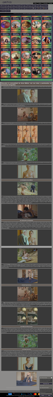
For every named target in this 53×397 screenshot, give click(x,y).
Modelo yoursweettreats (36, 29)
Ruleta (51, 3)
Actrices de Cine (19, 13)
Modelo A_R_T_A (14, 44)
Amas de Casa (3, 5)
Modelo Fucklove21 (5, 60)
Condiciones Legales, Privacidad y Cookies (46, 393)
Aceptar (49, 395)
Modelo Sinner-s (45, 29)
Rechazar (43, 395)
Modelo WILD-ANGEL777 (15, 29)
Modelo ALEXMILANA (15, 60)
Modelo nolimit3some (26, 60)
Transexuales (45, 3)
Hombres (39, 3)
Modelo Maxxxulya (25, 44)
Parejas (35, 3)
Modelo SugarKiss (45, 60)
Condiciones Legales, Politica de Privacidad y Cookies (26, 396)
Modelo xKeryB (35, 60)
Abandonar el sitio (42, 385)
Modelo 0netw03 (35, 44)
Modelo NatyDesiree (5, 29)
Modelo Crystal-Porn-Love (6, 44)
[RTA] (51, 385)
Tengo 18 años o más (46, 383)
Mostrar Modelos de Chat (26, 79)
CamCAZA (15, 13)
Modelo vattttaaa (25, 29)
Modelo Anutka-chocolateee (47, 44)
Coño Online (46, 5)
